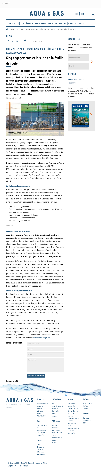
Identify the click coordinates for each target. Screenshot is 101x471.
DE (76, 14)
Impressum (87, 420)
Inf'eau (54, 425)
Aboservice (72, 406)
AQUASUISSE (41, 416)
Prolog (39, 413)
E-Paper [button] (72, 23)
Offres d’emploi (73, 408)
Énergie (29, 23)
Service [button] (62, 23)
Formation (55, 411)
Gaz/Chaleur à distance (29, 29)
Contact (86, 418)
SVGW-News (40, 23)
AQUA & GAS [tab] (72, 79)
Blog (53, 413)
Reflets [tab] (82, 79)
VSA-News (52, 23)
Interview (40, 411)
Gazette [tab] (72, 83)
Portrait (39, 408)
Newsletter (71, 404)
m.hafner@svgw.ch (41, 337)
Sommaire (71, 433)
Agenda (70, 416)
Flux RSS (71, 431)
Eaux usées (41, 433)
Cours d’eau (41, 435)
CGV (84, 423)
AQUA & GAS (87, 404)
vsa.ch (54, 442)
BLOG (54, 440)
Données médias (73, 428)
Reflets (85, 406)
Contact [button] (82, 23)
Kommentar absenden (36, 376)
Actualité (14, 23)
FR (82, 14)
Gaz (38, 444)
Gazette (86, 408)
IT (87, 14)
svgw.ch (55, 416)
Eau (22, 23)
